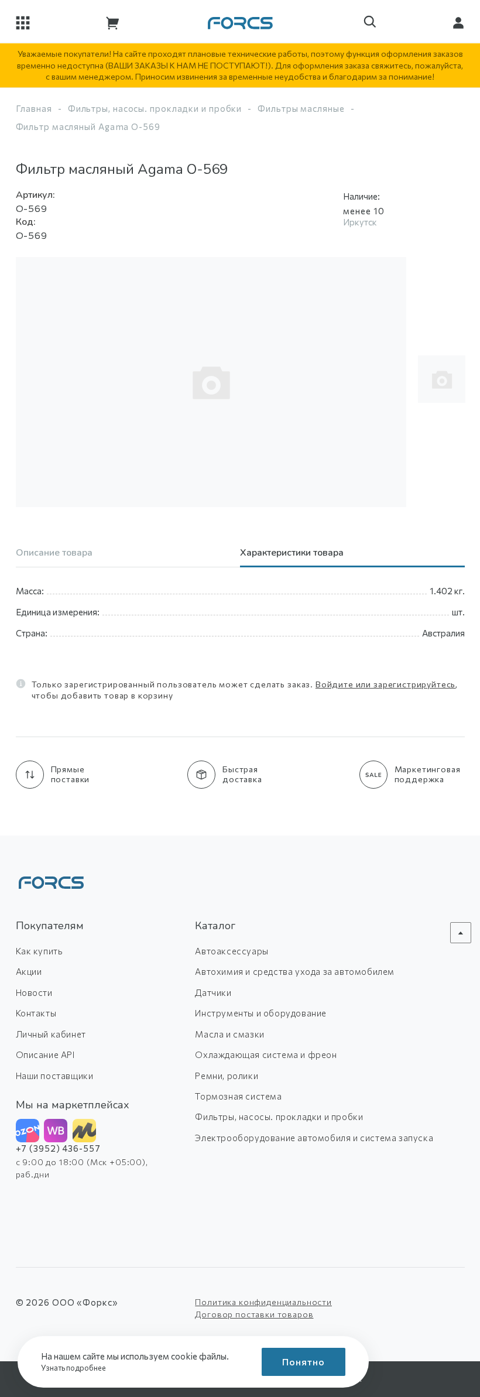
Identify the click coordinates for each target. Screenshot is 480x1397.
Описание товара (54, 553)
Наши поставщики (55, 1075)
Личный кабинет (51, 1034)
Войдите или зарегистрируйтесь (385, 684)
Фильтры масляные (301, 108)
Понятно (303, 1361)
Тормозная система (238, 1096)
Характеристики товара (292, 553)
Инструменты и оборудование (261, 1013)
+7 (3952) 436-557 (58, 1148)
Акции (29, 971)
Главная (34, 108)
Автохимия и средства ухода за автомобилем (295, 971)
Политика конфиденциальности (263, 1302)
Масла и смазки (229, 1034)
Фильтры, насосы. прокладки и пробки (155, 108)
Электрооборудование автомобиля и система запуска (314, 1137)
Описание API (45, 1054)
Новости (34, 992)
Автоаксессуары (231, 951)
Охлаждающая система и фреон (266, 1054)
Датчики (213, 992)
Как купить (39, 951)
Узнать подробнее (74, 1367)
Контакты (36, 1013)
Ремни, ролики (226, 1075)
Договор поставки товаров (254, 1314)
